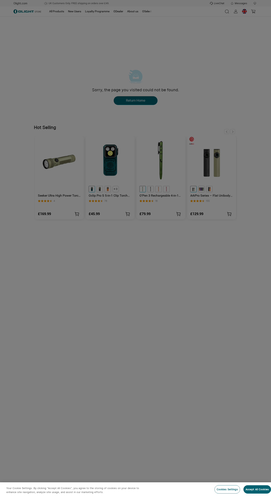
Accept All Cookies (257, 489)
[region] (135, 489)
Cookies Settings (227, 489)
